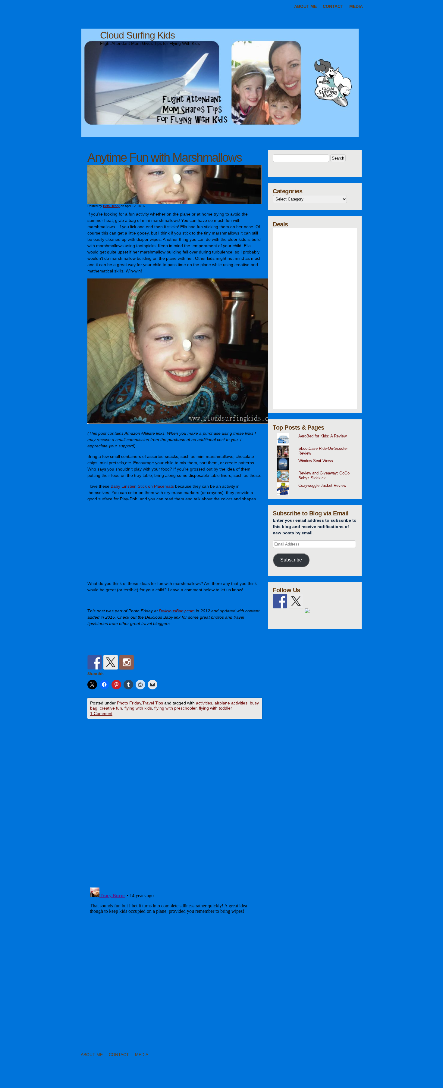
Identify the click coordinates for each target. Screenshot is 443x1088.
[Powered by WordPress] (408, 1078)
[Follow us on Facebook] (94, 662)
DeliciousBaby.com (177, 610)
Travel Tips (152, 703)
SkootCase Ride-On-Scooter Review (323, 451)
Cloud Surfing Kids (137, 35)
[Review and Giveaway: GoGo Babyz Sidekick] (317, 470)
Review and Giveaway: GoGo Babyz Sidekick (324, 475)
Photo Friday (129, 703)
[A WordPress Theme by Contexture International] (39, 1078)
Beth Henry (111, 206)
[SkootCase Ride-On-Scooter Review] (317, 445)
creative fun (111, 708)
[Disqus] (174, 804)
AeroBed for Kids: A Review (322, 436)
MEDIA (356, 6)
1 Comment (101, 713)
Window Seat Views (315, 461)
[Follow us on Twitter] (110, 662)
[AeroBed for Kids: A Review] (317, 433)
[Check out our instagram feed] (126, 662)
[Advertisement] (315, 318)
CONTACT (333, 6)
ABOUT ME (305, 6)
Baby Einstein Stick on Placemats (142, 486)
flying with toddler (215, 708)
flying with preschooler (175, 708)
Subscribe (291, 559)
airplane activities (231, 703)
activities (204, 703)
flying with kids (138, 708)
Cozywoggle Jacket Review (322, 485)
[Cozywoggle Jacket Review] (317, 482)
